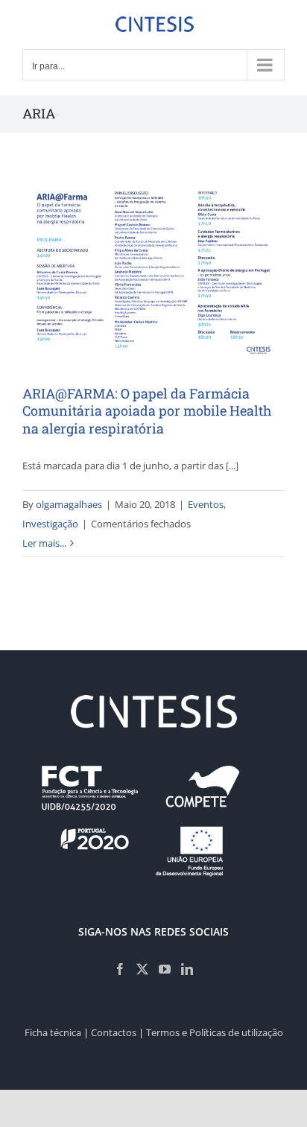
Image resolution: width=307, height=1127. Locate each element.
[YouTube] (165, 969)
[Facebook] (120, 969)
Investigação (50, 523)
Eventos (206, 504)
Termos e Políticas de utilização (214, 1032)
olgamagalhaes (69, 504)
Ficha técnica (53, 1032)
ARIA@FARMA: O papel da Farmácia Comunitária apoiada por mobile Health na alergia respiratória (147, 410)
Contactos (113, 1032)
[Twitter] (142, 969)
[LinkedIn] (187, 969)
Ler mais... (44, 543)
